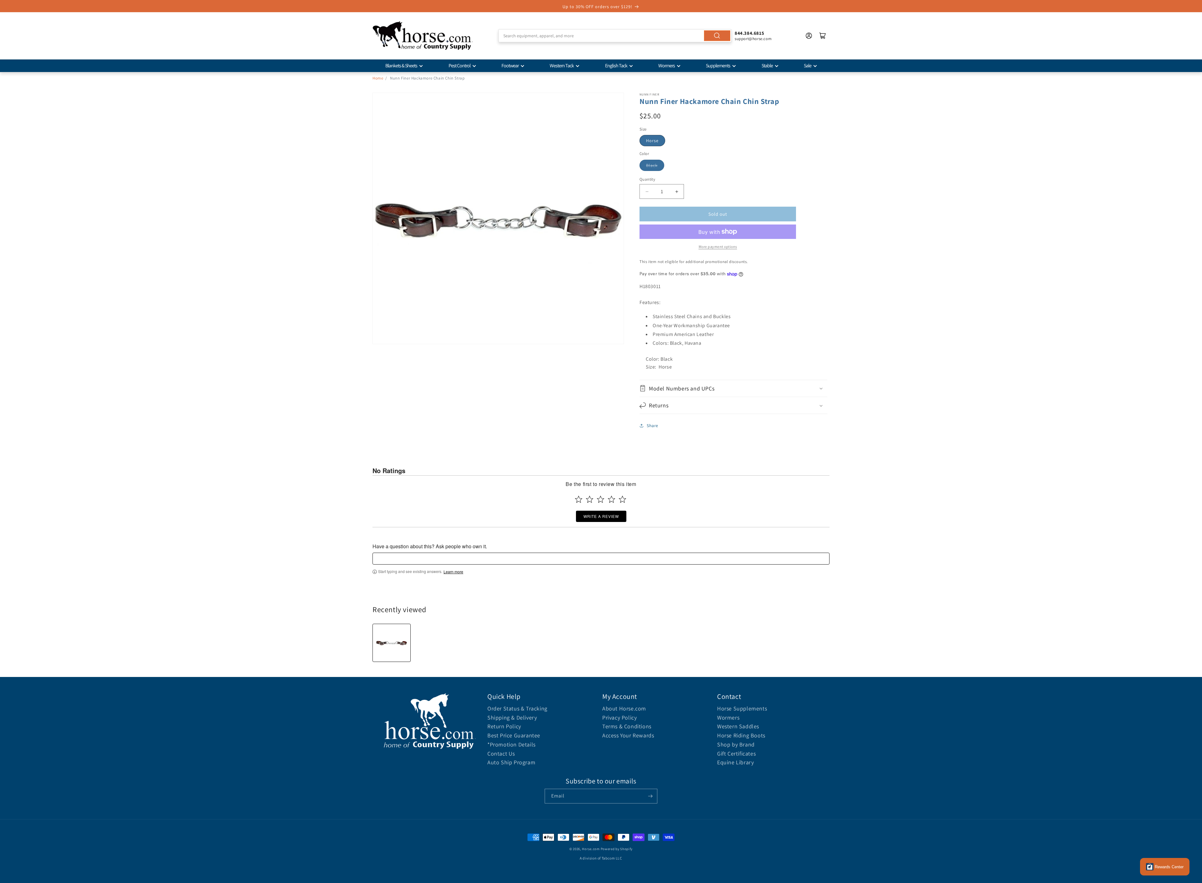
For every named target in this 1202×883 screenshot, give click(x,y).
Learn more (453, 571)
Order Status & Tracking (517, 708)
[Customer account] (809, 36)
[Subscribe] (650, 796)
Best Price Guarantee (513, 735)
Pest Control (459, 65)
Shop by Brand (736, 744)
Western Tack (562, 65)
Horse (652, 140)
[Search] (717, 35)
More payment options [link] (718, 246)
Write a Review (601, 516)
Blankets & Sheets (401, 65)
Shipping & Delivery (512, 717)
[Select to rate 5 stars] (622, 499)
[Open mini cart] (823, 36)
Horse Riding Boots (741, 735)
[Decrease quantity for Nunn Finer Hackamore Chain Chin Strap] (647, 191)
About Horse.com (624, 708)
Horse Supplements (742, 708)
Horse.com (590, 849)
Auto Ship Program (511, 762)
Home (377, 78)
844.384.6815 (749, 33)
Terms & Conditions (626, 726)
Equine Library (735, 762)
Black (652, 165)
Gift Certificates (736, 753)
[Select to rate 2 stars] (589, 499)
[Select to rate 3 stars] (600, 499)
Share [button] (652, 425)
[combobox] (615, 35)
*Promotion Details (511, 744)
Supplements (718, 65)
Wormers (666, 65)
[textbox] (601, 559)
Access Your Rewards (628, 735)
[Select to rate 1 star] (578, 499)
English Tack (616, 65)
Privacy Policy (619, 717)
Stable (767, 65)
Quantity (647, 179)
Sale (807, 65)
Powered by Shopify (617, 849)
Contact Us (501, 753)
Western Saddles (738, 726)
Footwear (510, 65)
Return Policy (504, 726)
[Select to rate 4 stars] (611, 499)
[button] (733, 388)
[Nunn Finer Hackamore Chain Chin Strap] (391, 642)
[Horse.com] (422, 35)
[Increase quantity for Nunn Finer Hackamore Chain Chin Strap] (677, 191)
